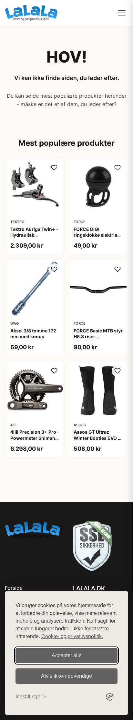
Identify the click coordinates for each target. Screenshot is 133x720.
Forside (14, 588)
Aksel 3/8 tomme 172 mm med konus (33, 333)
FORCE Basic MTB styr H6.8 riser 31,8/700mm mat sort (98, 336)
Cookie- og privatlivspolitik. (72, 636)
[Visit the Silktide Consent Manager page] (110, 697)
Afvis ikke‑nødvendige (66, 676)
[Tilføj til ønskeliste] (54, 167)
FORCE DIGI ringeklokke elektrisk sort (97, 234)
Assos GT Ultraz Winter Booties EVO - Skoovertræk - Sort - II (98, 437)
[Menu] (121, 12)
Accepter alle (67, 655)
